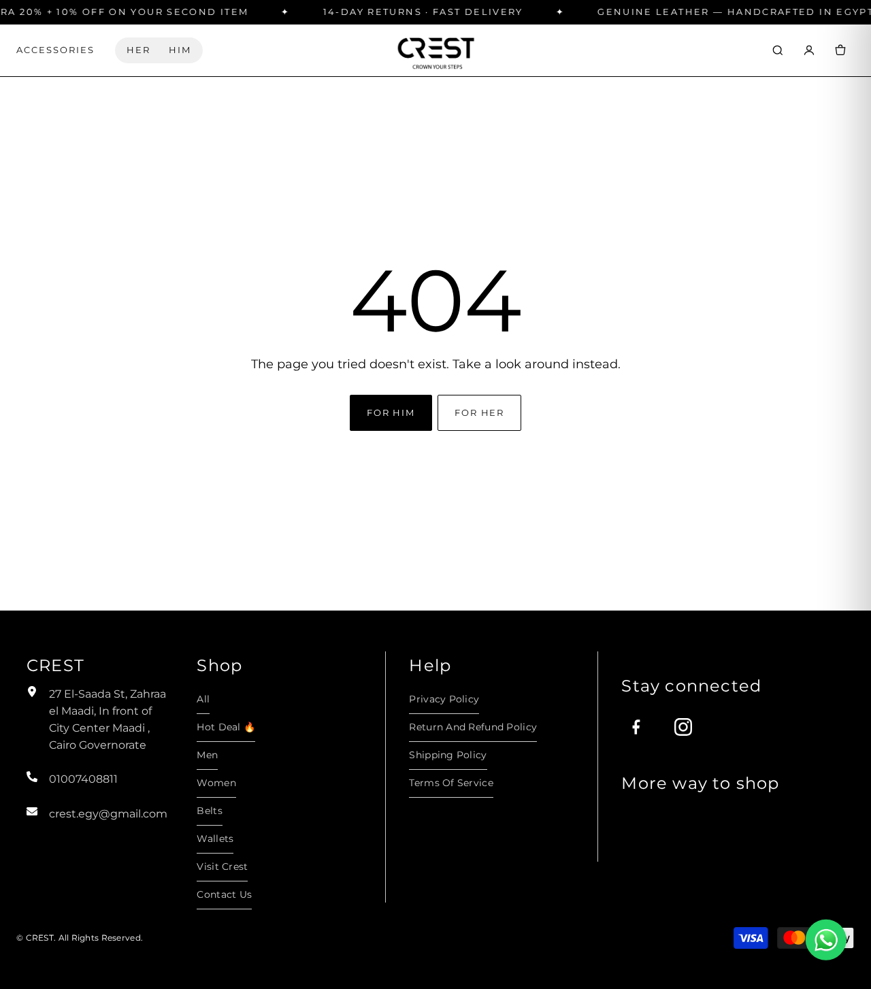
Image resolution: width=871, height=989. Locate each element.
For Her (479, 412)
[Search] (777, 50)
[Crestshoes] (435, 50)
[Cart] (840, 50)
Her (138, 50)
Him (180, 50)
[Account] (809, 50)
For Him (391, 412)
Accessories (55, 50)
